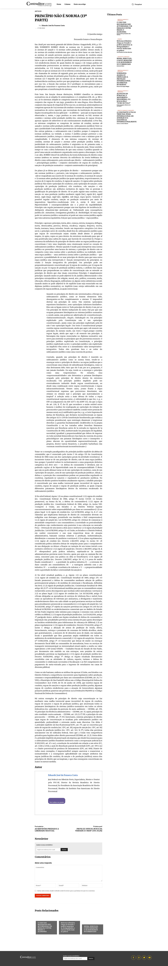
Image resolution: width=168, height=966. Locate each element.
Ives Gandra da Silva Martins (124, 52)
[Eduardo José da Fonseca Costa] (37, 25)
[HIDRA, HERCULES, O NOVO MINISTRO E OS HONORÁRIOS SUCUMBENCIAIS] (112, 59)
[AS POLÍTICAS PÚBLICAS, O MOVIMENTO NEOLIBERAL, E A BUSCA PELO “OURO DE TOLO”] (112, 94)
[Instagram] (139, 957)
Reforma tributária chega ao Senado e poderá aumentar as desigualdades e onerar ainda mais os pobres (68, 927)
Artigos (38, 11)
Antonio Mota (120, 66)
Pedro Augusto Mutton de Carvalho (124, 105)
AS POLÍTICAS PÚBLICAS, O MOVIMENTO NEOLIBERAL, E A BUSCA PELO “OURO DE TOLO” (123, 98)
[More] (100, 26)
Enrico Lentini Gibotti (122, 123)
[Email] (96, 26)
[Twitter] (87, 26)
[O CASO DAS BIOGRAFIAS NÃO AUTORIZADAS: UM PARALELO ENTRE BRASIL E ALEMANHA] (112, 22)
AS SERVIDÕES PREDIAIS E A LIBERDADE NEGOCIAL (47, 830)
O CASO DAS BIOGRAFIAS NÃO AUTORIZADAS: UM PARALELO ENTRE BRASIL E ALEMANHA (45, 927)
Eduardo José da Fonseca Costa (53, 25)
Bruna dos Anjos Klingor (123, 86)
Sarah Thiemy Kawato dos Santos (124, 34)
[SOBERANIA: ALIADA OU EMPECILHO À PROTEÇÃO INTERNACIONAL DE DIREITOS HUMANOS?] (112, 73)
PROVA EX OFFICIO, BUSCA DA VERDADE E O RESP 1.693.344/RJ (88, 830)
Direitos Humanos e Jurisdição (44, 919)
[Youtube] (149, 957)
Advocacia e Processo (88, 923)
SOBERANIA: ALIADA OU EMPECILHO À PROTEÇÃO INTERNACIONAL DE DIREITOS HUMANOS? (123, 79)
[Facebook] (82, 26)
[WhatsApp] (91, 26)
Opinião (63, 919)
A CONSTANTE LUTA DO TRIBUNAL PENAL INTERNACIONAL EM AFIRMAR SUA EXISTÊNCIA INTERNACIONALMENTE (126, 117)
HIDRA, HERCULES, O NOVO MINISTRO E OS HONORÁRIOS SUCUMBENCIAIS (91, 928)
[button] (137, 4)
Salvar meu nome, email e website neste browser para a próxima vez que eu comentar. (66, 891)
